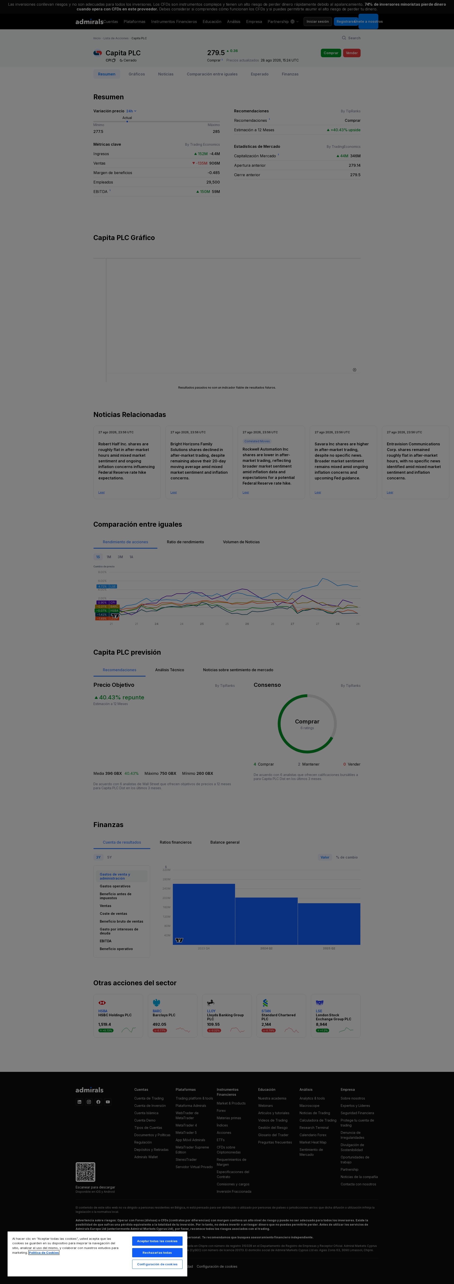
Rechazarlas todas (157, 1252)
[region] (97, 1253)
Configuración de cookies (157, 1264)
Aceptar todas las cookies (157, 1241)
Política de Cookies (44, 1252)
